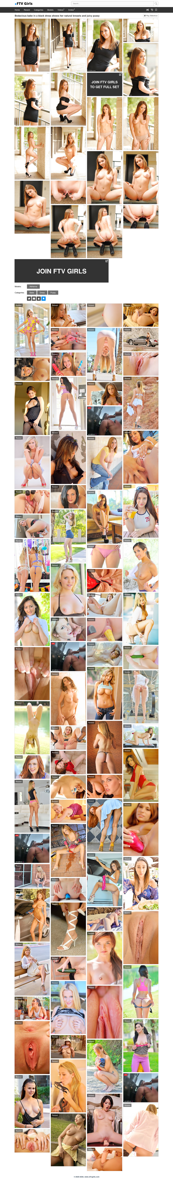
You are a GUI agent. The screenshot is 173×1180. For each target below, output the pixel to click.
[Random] (147, 10)
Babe (32, 292)
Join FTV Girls (61, 270)
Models (50, 10)
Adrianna (33, 286)
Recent (27, 10)
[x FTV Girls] (24, 3)
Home (17, 10)
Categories (38, 10)
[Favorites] (156, 10)
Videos (60, 10)
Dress (42, 292)
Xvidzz (71, 10)
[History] (152, 10)
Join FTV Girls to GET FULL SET (104, 84)
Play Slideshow (151, 16)
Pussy (53, 292)
